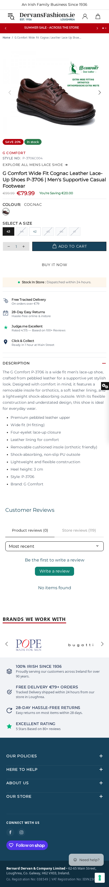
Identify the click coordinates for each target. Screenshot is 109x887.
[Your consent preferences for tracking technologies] (100, 878)
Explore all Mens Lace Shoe (35, 164)
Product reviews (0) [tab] (30, 530)
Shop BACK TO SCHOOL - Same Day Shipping (52, 27)
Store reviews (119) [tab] (79, 530)
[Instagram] (21, 832)
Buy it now (54, 264)
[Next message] (97, 28)
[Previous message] (5, 28)
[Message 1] (103, 28)
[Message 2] (105, 28)
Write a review (54, 571)
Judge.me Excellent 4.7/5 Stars (72, 4)
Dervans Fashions (47, 16)
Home (6, 37)
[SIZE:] (54, 223)
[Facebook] (10, 832)
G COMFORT (14, 153)
